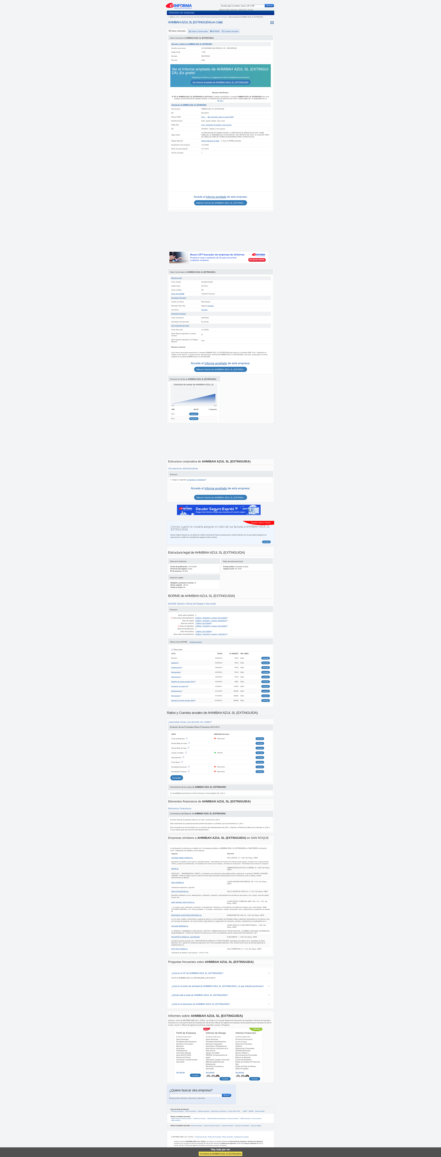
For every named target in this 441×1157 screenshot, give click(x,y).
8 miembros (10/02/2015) (196, 480)
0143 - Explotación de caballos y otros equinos (216, 125)
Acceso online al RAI (234, 1111)
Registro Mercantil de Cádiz (210, 141)
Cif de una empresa (190, 1111)
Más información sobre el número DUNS (220, 117)
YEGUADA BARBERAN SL (179, 926)
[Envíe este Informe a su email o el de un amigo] (272, 22)
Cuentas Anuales (259, 1111)
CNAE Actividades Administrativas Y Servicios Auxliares (223, 1118)
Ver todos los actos (195, 642)
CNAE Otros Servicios (199, 1118)
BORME (251, 1111)
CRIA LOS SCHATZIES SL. (180, 891)
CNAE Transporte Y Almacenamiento (181, 1118)
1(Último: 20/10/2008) (203, 623)
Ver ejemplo (180, 1072)
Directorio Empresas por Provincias (216, 17)
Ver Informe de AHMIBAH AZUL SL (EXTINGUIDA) (220, 1154)
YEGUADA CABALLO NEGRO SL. (182, 858)
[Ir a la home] (179, 5)
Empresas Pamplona (227, 1125)
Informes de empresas (177, 1111)
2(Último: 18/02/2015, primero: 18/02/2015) (211, 634)
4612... (203, 117)
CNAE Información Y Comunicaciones (250, 1118)
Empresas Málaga (256, 1125)
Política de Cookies (227, 1137)
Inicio (177, 17)
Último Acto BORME (177, 294)
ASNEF (245, 1111)
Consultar (211, 306)
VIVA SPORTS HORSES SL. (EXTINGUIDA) (185, 937)
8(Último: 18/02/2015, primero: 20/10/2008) (211, 618)
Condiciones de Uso (201, 1137)
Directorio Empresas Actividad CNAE (192, 17)
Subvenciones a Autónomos (219, 1111)
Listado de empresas (203, 1111)
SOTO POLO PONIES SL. (179, 949)
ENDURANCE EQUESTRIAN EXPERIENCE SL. (186, 915)
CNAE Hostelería (176, 1120)
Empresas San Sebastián (242, 1125)
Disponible (193, 414)
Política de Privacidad (214, 1137)
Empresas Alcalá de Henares (212, 1125)
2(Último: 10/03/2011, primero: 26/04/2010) (211, 620)
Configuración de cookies (241, 1137)
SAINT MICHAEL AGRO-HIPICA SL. (183, 902)
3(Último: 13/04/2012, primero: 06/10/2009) (211, 626)
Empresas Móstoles (196, 1125)
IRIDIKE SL (175, 869)
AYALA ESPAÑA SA (177, 883)
